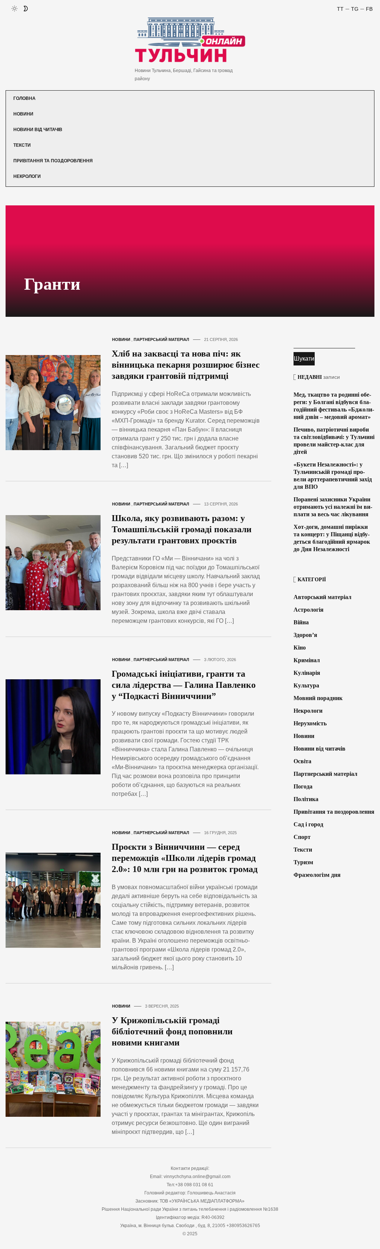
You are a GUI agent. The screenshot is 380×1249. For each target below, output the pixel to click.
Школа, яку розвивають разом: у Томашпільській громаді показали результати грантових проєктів (182, 529)
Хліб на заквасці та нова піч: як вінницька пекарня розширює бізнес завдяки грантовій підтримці (186, 365)
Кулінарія (307, 673)
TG (354, 9)
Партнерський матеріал (161, 339)
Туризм (303, 862)
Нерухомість (310, 723)
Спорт (302, 837)
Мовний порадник (318, 698)
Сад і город (308, 824)
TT (340, 9)
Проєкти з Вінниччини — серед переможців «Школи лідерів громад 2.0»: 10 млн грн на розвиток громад (185, 858)
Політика (306, 799)
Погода (303, 786)
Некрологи (27, 176)
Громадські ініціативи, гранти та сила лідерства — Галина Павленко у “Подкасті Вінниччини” (184, 685)
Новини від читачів (37, 129)
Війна (301, 622)
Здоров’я (305, 635)
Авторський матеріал (322, 597)
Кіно (300, 647)
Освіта (302, 761)
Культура (306, 685)
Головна (24, 98)
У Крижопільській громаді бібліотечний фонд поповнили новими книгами (172, 1031)
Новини (23, 114)
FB (369, 9)
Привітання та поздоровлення (53, 160)
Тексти (22, 145)
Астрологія (309, 609)
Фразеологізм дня (317, 875)
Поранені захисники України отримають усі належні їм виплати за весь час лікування (333, 506)
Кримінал (307, 660)
